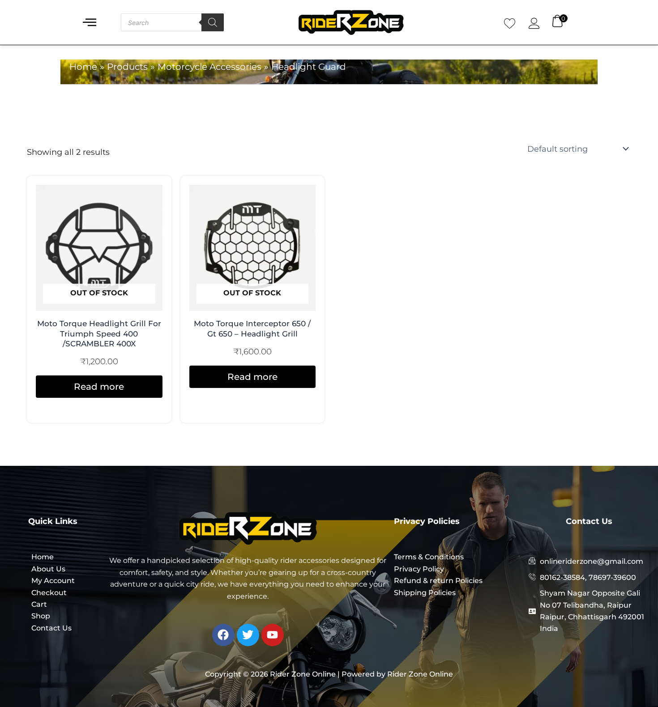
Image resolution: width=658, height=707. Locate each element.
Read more (99, 386)
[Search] (212, 22)
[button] (89, 22)
